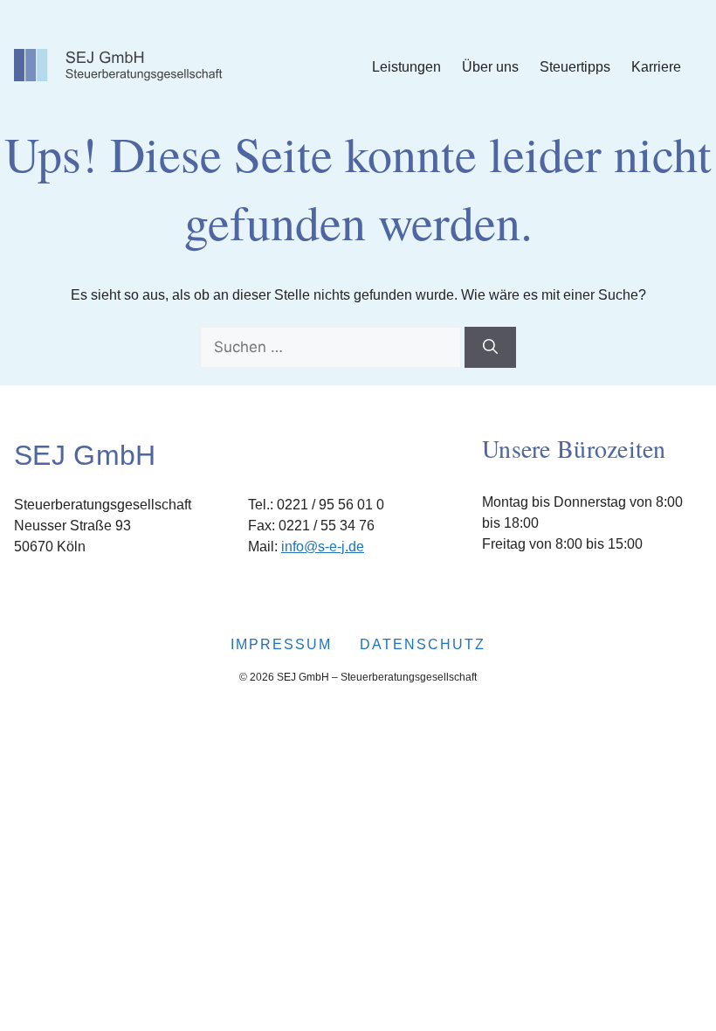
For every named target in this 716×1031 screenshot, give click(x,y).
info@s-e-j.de (322, 546)
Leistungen (406, 66)
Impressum (281, 644)
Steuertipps (575, 66)
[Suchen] (490, 348)
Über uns (490, 66)
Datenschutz (422, 644)
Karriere (656, 66)
